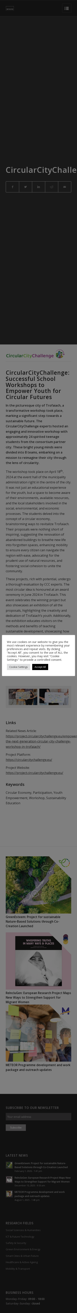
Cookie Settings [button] (18, 667)
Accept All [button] (40, 667)
